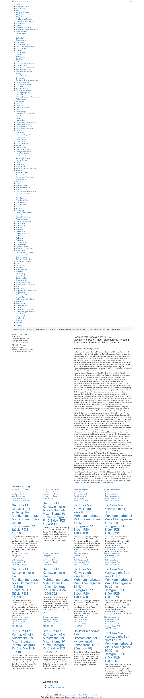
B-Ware (18, 25)
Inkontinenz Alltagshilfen (24, 126)
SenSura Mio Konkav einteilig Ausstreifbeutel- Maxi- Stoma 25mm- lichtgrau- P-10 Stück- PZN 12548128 (24, 641)
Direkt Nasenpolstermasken (25, 63)
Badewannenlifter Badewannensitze (28, 29)
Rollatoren (19, 227)
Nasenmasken (21, 175)
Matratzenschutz (21, 166)
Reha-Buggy (20, 211)
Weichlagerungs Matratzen (25, 312)
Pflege (18, 189)
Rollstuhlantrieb (21, 238)
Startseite (19, 325)
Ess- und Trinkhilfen (22, 88)
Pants (18, 183)
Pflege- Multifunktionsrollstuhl (26, 192)
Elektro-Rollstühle (22, 76)
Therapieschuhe (21, 280)
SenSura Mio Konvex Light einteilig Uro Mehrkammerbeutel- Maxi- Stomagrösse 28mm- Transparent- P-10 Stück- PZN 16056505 (26, 519)
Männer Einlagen (22, 160)
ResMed (19, 215)
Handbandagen (21, 112)
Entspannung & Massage (24, 84)
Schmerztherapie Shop (23, 255)
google (82, 695)
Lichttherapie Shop (22, 156)
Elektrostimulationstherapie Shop (27, 80)
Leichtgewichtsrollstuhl (23, 152)
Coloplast (19, 50)
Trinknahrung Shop (22, 295)
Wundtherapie (21, 316)
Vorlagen (19, 301)
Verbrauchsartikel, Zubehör (25, 299)
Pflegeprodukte (21, 204)
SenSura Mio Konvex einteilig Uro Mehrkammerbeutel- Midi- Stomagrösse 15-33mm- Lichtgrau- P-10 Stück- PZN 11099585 (26, 583)
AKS (17, 10)
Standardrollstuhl (21, 269)
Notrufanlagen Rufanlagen (25, 177)
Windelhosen (20, 314)
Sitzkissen (19, 267)
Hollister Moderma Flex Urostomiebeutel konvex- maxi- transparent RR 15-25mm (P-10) (87, 639)
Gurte (18, 109)
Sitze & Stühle (20, 265)
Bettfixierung (20, 42)
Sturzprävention (21, 276)
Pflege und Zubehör (22, 194)
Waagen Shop (21, 303)
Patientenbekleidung (23, 187)
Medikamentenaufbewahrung (26, 168)
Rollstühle (19, 229)
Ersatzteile (19, 86)
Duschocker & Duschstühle (25, 67)
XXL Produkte (20, 318)
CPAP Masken (21, 55)
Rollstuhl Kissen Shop (23, 234)
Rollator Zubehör (21, 225)
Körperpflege (20, 141)
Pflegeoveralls (21, 202)
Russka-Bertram (21, 244)
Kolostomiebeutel (22, 143)
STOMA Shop (20, 274)
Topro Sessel (20, 288)
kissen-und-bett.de (97, 697)
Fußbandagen (21, 99)
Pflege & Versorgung (23, 196)
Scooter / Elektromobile (24, 259)
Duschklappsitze (21, 65)
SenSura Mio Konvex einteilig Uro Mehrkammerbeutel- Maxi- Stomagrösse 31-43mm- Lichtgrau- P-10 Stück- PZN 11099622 (118, 519)
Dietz (18, 61)
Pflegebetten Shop (22, 200)
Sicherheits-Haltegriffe (23, 261)
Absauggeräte (21, 8)
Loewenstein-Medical (23, 158)
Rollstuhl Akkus (21, 232)
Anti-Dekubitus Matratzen (24, 19)
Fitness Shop (20, 95)
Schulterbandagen (22, 257)
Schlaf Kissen (20, 251)
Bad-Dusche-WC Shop (23, 27)
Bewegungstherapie (22, 44)
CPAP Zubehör (21, 57)
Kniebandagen (21, 137)
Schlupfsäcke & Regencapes (25, 253)
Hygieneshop (20, 120)
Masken (18, 162)
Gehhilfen (19, 103)
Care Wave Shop (21, 48)
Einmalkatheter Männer (24, 72)
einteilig (18, 74)
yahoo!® (94, 695)
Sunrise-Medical (21, 278)
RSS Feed (50, 685)
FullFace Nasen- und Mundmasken (28, 97)
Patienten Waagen (22, 185)
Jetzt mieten (20, 133)
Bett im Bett (20, 38)
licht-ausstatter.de (81, 697)
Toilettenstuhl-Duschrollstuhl (25, 284)
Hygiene (19, 118)
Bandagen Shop (21, 32)
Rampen (19, 208)
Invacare (19, 130)
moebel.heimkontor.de (67, 697)
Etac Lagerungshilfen (23, 93)
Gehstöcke (19, 105)
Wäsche (19, 307)
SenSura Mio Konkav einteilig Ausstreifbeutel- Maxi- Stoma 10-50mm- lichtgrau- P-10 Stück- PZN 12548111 (55, 513)
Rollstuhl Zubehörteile (23, 236)
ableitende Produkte (23, 6)
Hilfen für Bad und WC (23, 116)
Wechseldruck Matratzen (24, 309)
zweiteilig (19, 322)
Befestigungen (21, 34)
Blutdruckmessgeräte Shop (25, 46)
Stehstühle (19, 272)
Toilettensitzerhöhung (23, 282)
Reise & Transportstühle (24, 213)
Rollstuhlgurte (20, 240)
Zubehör (19, 320)
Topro (18, 286)
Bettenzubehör (21, 40)
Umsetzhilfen (20, 297)
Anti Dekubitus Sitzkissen (24, 21)
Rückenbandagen (22, 242)
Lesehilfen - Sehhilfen (23, 154)
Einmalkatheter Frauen (23, 69)
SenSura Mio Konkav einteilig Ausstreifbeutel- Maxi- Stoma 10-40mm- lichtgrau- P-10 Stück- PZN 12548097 (55, 641)
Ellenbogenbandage (23, 82)
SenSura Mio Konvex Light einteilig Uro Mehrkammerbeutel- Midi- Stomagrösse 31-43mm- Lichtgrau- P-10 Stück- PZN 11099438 (88, 519)
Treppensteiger (21, 293)
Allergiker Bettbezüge (23, 13)
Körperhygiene (21, 139)
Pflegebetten (20, 198)
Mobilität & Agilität (22, 173)
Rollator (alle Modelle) (23, 221)
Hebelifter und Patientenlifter (25, 114)
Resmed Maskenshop (23, 217)
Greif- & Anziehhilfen (23, 107)
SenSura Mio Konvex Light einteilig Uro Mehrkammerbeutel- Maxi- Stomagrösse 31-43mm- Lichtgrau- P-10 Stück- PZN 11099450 (88, 583)
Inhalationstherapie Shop (24, 124)
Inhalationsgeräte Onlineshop (26, 122)
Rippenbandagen (22, 219)
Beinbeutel (19, 36)
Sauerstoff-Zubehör (22, 246)
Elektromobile (20, 78)
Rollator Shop (20, 223)
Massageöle (20, 164)
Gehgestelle (20, 101)
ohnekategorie (21, 179)
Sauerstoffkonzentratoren (24, 248)
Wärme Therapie (21, 305)
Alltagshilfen (20, 15)
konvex (18, 145)
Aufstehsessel (20, 23)
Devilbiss (19, 59)
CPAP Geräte (20, 53)
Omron (18, 181)
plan (17, 206)
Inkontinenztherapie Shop (24, 128)
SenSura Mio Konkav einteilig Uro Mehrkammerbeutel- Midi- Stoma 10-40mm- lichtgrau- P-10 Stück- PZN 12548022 (57, 581)
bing (86, 695)
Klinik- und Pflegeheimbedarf (25, 135)
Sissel (18, 263)
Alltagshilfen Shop (22, 17)
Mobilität (19, 170)
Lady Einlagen (21, 147)
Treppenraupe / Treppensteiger (26, 291)
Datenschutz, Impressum (55, 687)
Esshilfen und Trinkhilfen (24, 90)
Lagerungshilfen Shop (23, 149)
